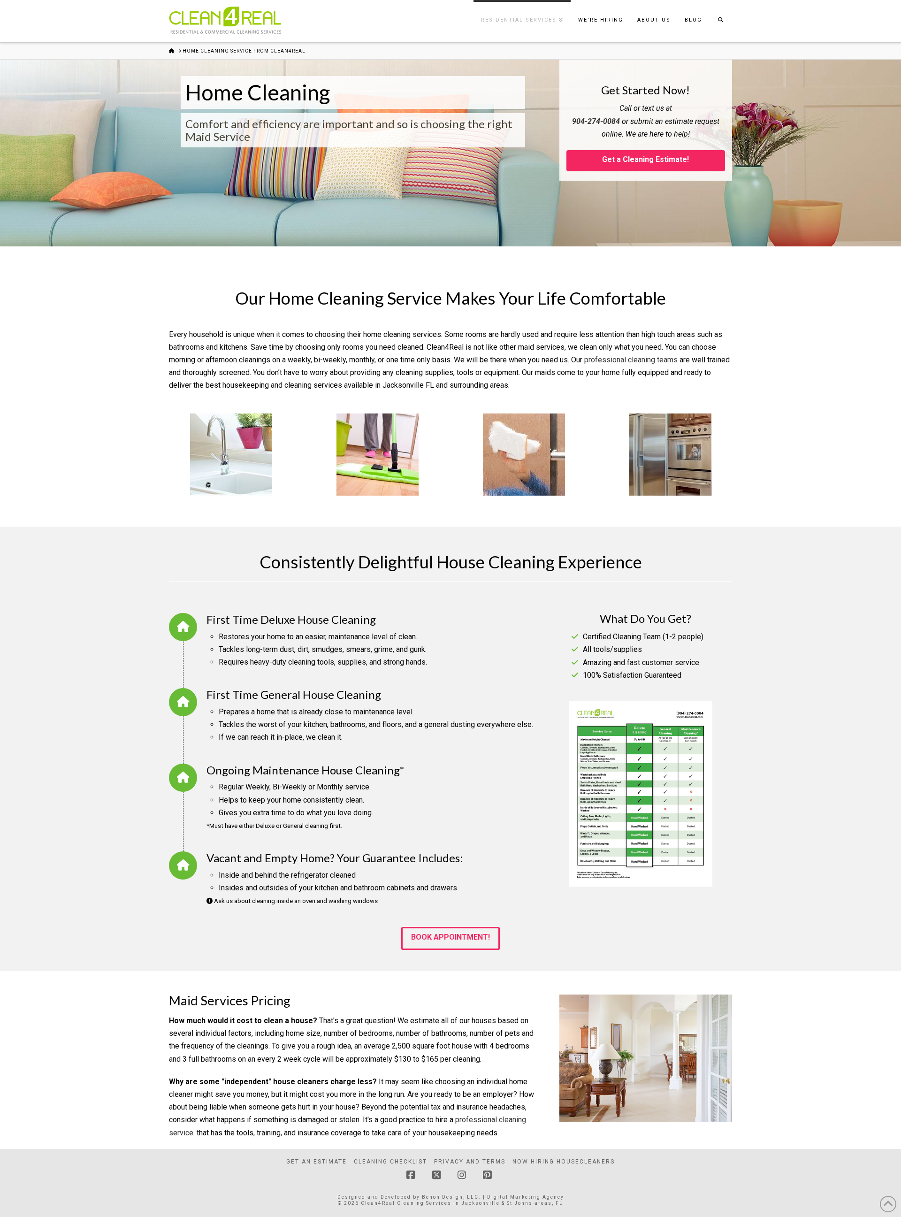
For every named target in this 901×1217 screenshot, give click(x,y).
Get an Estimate (316, 1161)
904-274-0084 (596, 121)
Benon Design (442, 1197)
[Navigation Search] (720, 21)
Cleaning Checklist (390, 1161)
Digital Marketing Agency (525, 1197)
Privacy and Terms (469, 1161)
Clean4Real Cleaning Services (406, 1203)
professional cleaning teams (631, 359)
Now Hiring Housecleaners (563, 1161)
